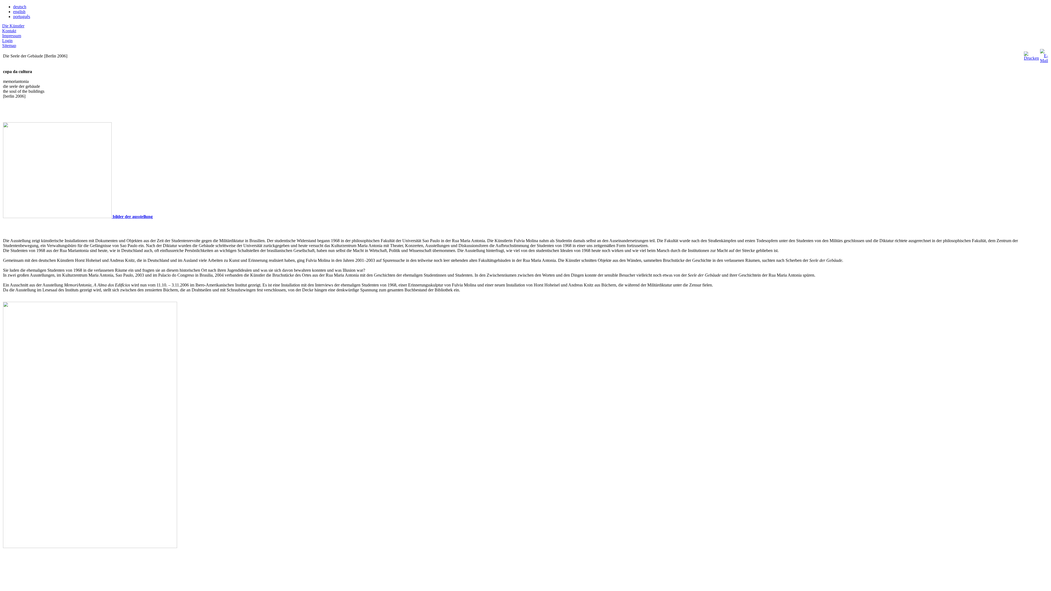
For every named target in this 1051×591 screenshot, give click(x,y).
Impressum (11, 35)
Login (7, 40)
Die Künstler (13, 26)
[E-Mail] (1044, 54)
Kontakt (9, 30)
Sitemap (9, 45)
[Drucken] (1031, 54)
